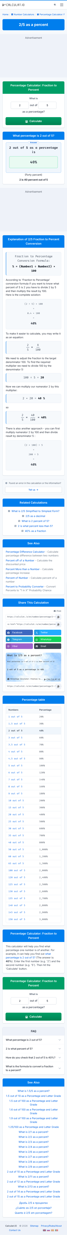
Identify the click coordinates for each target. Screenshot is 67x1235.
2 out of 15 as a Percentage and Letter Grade (33, 1196)
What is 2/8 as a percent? (34, 1161)
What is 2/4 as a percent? (34, 1146)
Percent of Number (17, 577)
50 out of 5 (16, 849)
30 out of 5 (16, 828)
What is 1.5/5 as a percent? (34, 1090)
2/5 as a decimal (35, 516)
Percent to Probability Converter (25, 586)
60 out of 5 (16, 856)
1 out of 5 (15, 716)
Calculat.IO (11, 1225)
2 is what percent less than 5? (35, 526)
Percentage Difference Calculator (25, 551)
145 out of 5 (16, 912)
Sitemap (34, 1225)
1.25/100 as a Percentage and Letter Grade (33, 1126)
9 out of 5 (15, 793)
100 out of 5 (16, 870)
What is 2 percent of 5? (35, 521)
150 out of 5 (16, 919)
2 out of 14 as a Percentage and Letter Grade (33, 1191)
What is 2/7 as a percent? (33, 1156)
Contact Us (14, 1230)
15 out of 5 (16, 807)
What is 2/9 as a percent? (34, 1166)
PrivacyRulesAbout (51, 1225)
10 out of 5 (16, 800)
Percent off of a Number (20, 560)
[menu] (62, 4)
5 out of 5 (15, 765)
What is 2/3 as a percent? (34, 1141)
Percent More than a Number (23, 569)
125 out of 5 (16, 884)
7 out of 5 (15, 779)
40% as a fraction (35, 530)
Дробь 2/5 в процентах (33, 1202)
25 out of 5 (16, 821)
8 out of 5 (15, 786)
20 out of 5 (16, 814)
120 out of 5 (16, 877)
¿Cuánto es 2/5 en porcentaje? (34, 1207)
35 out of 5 (16, 835)
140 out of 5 (16, 905)
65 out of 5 (16, 863)
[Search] (55, 4)
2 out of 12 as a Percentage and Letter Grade (33, 1181)
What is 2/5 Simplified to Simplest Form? (35, 511)
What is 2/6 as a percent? (34, 1151)
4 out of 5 (15, 751)
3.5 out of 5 (16, 744)
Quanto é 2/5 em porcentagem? (33, 1212)
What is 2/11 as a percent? (33, 1176)
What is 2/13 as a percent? (33, 1186)
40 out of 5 (16, 842)
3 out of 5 (15, 737)
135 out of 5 (16, 898)
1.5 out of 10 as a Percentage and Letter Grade (33, 1095)
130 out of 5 (16, 891)
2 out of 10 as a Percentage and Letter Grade (33, 1171)
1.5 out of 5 (16, 723)
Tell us (32, 489)
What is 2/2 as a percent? (34, 1136)
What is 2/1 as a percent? (33, 1131)
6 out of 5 (15, 772)
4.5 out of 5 (16, 758)
